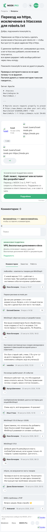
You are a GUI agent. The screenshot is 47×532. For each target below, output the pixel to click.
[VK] (37, 523)
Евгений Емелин (13, 310)
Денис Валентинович (15, 486)
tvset (12, 128)
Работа (33, 264)
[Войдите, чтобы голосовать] (6, 160)
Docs (14, 523)
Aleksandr (11, 509)
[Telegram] (32, 523)
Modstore (4, 523)
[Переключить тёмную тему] (30, 5)
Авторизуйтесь (9, 219)
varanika (10, 365)
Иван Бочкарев (13, 287)
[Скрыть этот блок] (43, 172)
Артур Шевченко (13, 388)
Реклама (41, 200)
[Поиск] (25, 5)
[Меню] (41, 5)
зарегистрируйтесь (29, 219)
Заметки (24, 264)
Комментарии (12, 264)
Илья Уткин (11, 413)
